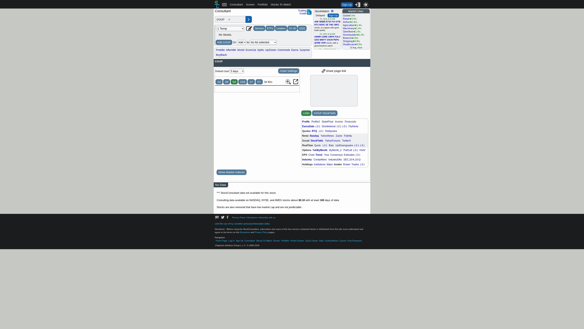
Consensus (336, 154)
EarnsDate (308, 126)
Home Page (221, 240)
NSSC (322, 24)
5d (234, 82)
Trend (319, 155)
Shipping (348, 41)
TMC (331, 24)
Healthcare (349, 44)
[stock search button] (248, 19)
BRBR (322, 21)
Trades (355, 164)
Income (339, 121)
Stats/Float (327, 121)
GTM (337, 21)
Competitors (320, 159)
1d (219, 82)
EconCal (251, 50)
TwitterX (346, 140)
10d (242, 82)
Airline (346, 22)
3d (226, 82)
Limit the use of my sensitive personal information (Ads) (242, 223)
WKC (336, 24)
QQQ (302, 28)
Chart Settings (288, 71)
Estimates (349, 154)
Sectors (259, 28)
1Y (251, 82)
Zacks (339, 135)
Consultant (236, 4)
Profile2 (315, 121)
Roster (346, 164)
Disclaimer (252, 217)
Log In (231, 240)
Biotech (347, 38)
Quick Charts (311, 240)
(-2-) (318, 126)
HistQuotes (331, 131)
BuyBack (221, 55)
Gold (345, 15)
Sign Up (347, 5)
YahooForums (332, 140)
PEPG (336, 39)
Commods (284, 50)
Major (330, 164)
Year (326, 154)
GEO (316, 39)
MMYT (323, 39)
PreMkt (220, 50)
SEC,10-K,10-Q (352, 159)
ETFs (270, 28)
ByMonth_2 (335, 150)
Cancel (342, 240)
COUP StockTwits (325, 113)
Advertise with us (267, 217)
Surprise (305, 50)
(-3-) (344, 126)
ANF (316, 21)
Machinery (348, 28)
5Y (259, 82)
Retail (346, 18)
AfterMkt (231, 50)
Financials (350, 121)
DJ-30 (292, 28)
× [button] (229, 19)
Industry (307, 159)
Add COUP (224, 42)
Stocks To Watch (281, 4)
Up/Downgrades (344, 145)
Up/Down (270, 50)
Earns (294, 50)
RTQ (314, 131)
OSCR (330, 39)
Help (321, 240)
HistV (362, 150)
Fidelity (348, 135)
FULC (338, 36)
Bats (331, 145)
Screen (250, 4)
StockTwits (317, 140)
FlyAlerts (353, 126)
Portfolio (263, 4)
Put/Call (347, 150)
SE (327, 24)
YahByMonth (320, 150)
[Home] (216, 7)
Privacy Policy (238, 217)
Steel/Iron (348, 31)
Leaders (281, 28)
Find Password (354, 240)
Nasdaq (314, 136)
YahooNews (327, 135)
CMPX (331, 36)
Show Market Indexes (231, 172)
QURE (317, 42)
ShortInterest (328, 126)
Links (306, 113)
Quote (317, 145)
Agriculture (349, 25)
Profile (306, 121)
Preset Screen (297, 240)
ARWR (317, 36)
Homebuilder (350, 34)
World (240, 50)
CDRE (324, 36)
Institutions (319, 164)
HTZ (316, 24)
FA (333, 21)
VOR (323, 42)
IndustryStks (335, 159)
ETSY (329, 21)
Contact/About (331, 240)
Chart (311, 154)
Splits (260, 50)
